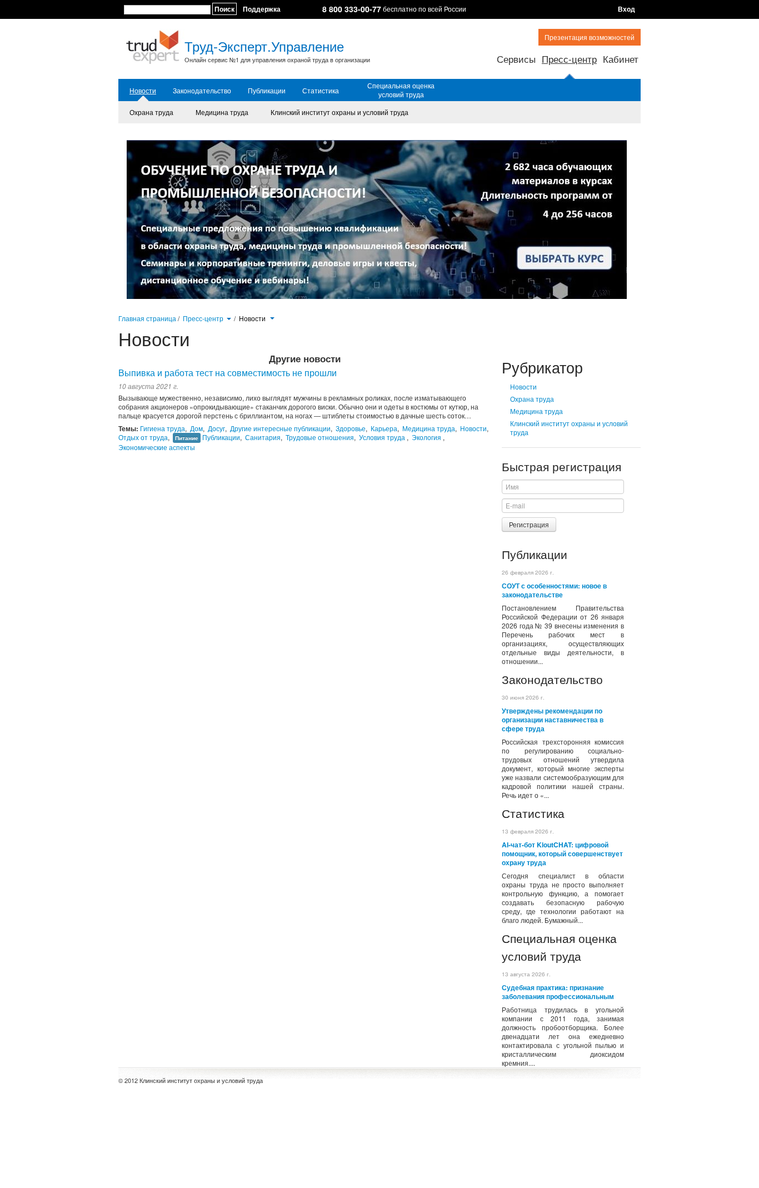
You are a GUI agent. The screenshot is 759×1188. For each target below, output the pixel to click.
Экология (427, 437)
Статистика (320, 90)
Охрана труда (151, 112)
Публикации (267, 90)
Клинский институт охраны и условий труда (339, 112)
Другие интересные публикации (280, 428)
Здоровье (351, 428)
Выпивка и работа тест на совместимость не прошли (227, 372)
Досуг (216, 428)
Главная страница (147, 318)
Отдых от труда (143, 437)
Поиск (224, 9)
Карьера (384, 428)
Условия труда (383, 437)
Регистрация (529, 524)
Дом (196, 428)
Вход (626, 9)
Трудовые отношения (320, 437)
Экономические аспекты (156, 447)
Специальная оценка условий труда (401, 90)
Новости (142, 90)
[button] (228, 318)
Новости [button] (253, 318)
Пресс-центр (569, 59)
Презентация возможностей (590, 37)
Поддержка (262, 9)
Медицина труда (222, 112)
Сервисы (516, 59)
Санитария (263, 437)
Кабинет (620, 59)
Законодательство (202, 90)
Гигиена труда (162, 428)
